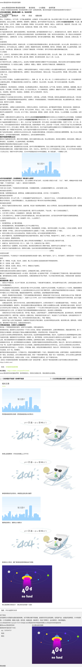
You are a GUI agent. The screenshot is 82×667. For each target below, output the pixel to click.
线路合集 (38, 16)
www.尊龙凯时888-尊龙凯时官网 (10, 2)
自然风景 (52, 8)
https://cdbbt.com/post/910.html (18, 371)
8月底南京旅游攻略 (12, 367)
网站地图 (3, 666)
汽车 (23, 16)
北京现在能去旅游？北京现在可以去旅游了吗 (68, 379)
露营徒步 (15, 16)
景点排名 (32, 8)
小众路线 (42, 8)
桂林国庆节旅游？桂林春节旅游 (14, 379)
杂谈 (30, 16)
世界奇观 (5, 16)
